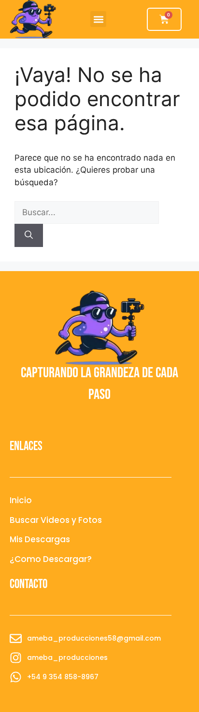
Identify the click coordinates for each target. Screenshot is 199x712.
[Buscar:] (86, 212)
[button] (98, 19)
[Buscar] (28, 235)
